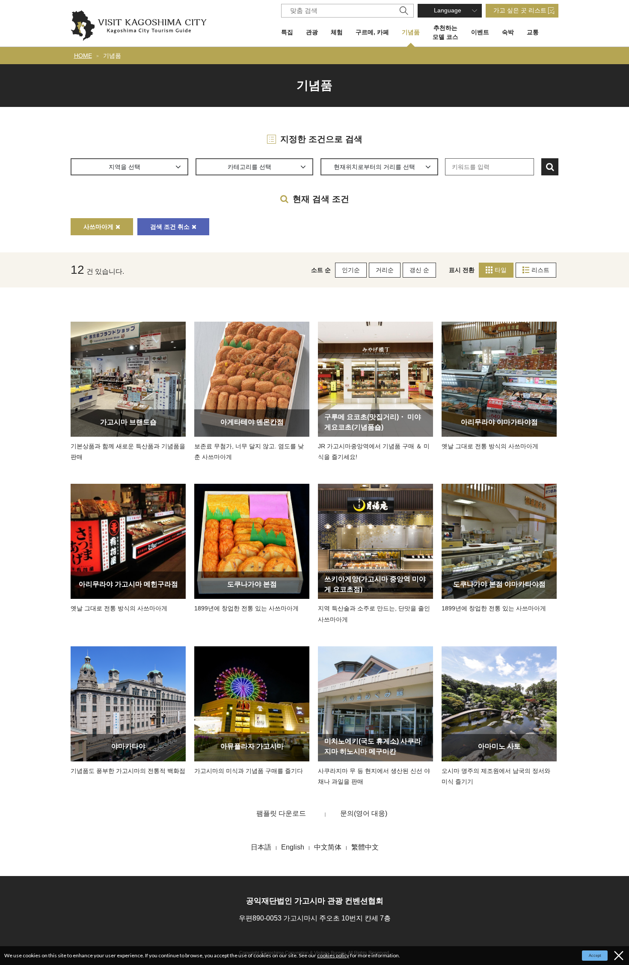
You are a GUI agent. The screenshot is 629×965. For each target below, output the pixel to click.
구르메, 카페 (372, 32)
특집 (287, 32)
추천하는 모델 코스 (445, 32)
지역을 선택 (124, 166)
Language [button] (447, 10)
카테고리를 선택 (249, 166)
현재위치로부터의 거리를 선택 (374, 166)
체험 (337, 32)
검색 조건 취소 (170, 226)
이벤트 (480, 32)
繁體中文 (365, 847)
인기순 (351, 269)
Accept (595, 955)
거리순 (385, 269)
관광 (312, 32)
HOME (83, 55)
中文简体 (327, 847)
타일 (501, 269)
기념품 (411, 32)
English (292, 847)
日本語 (261, 847)
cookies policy (333, 955)
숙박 (508, 32)
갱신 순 (419, 269)
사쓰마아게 (98, 226)
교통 (533, 32)
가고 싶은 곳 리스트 (519, 10)
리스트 (540, 269)
